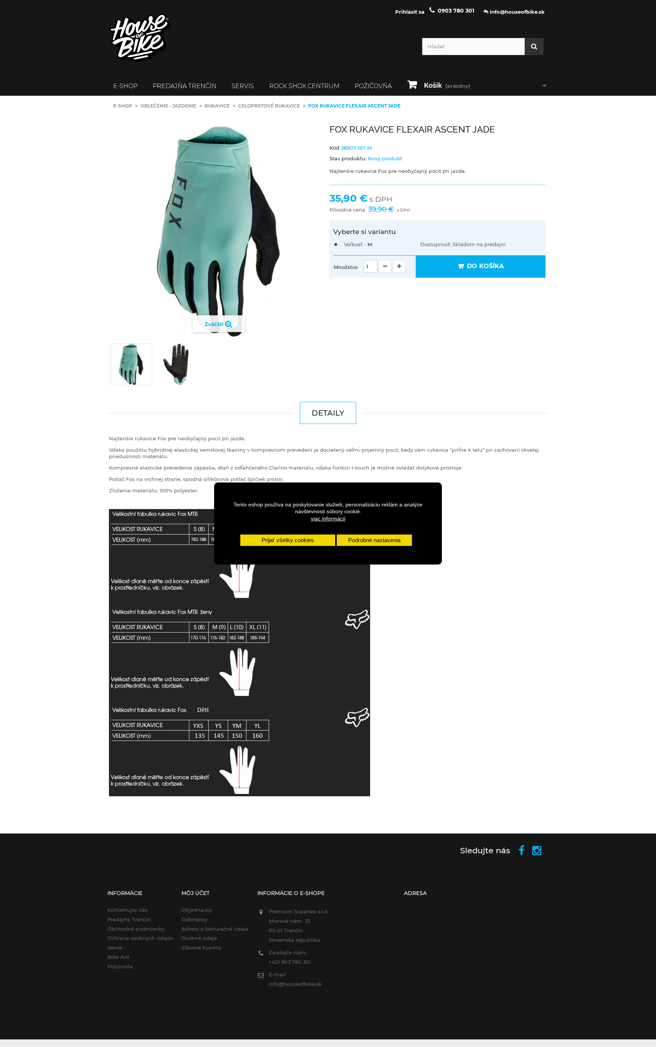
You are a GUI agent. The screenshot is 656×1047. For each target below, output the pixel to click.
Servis (243, 86)
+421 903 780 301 (290, 962)
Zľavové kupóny (201, 947)
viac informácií (328, 519)
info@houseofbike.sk (295, 984)
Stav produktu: (348, 158)
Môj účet (195, 893)
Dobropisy (194, 919)
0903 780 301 (456, 10)
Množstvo (346, 267)
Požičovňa (373, 86)
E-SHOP (125, 86)
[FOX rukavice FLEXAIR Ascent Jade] (131, 364)
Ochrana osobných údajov (140, 938)
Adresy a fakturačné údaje (214, 929)
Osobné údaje (199, 938)
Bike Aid (118, 957)
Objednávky (196, 910)
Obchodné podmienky (135, 929)
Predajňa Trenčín (184, 86)
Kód (334, 148)
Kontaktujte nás (127, 910)
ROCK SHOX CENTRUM (304, 86)
